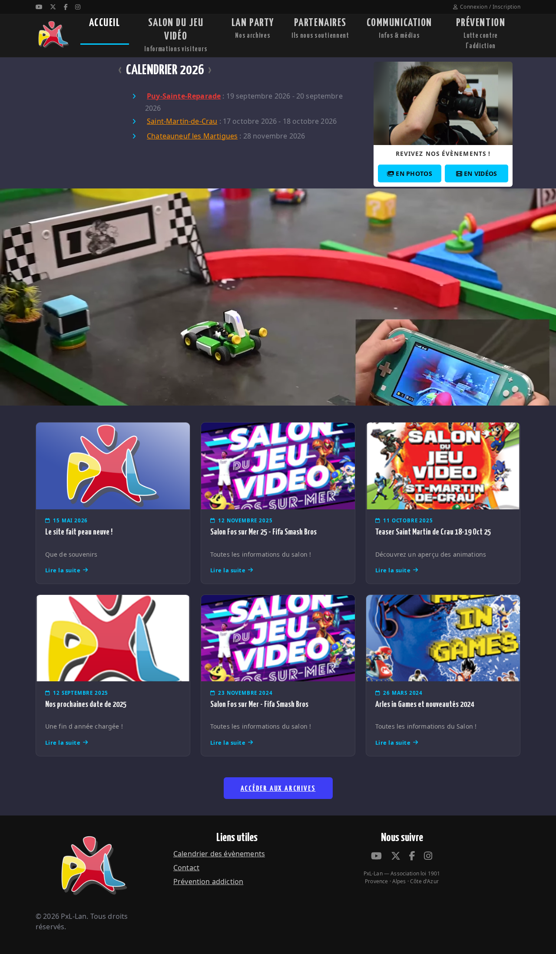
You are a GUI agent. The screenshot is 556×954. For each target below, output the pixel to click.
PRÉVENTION (481, 34)
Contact (186, 867)
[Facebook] (66, 7)
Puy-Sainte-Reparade (184, 96)
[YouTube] (39, 7)
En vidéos (480, 173)
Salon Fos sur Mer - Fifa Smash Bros (259, 704)
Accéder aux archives (278, 788)
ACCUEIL (104, 23)
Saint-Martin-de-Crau (182, 121)
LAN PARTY (253, 28)
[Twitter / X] (53, 7)
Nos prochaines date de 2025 (85, 704)
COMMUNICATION (399, 28)
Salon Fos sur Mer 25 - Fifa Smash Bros (263, 532)
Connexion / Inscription (490, 6)
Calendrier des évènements (219, 853)
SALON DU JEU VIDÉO (175, 35)
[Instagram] (77, 7)
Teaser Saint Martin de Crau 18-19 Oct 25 (433, 532)
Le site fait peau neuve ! (79, 532)
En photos (414, 173)
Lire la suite (63, 570)
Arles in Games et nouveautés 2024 (424, 704)
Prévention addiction (208, 881)
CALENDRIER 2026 (165, 70)
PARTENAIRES (320, 28)
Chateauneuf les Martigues (192, 136)
